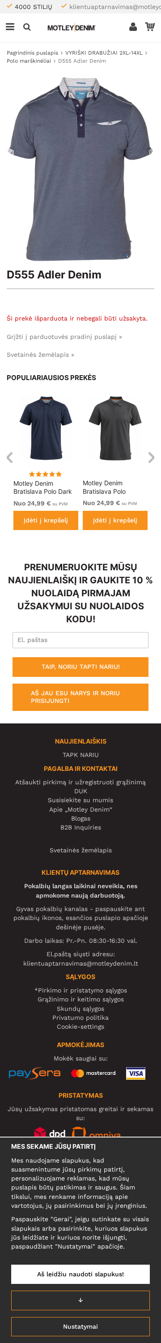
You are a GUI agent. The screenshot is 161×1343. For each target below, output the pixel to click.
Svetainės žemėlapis (81, 850)
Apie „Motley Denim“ (80, 809)
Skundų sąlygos (80, 1008)
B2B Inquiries (80, 827)
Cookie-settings (80, 1026)
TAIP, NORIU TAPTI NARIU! (81, 666)
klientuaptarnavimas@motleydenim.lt (80, 963)
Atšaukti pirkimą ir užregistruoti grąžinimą (80, 782)
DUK (80, 791)
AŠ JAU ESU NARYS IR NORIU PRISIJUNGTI (75, 697)
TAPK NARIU (81, 754)
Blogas (80, 818)
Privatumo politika (80, 1017)
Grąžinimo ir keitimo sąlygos (81, 999)
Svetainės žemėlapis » (40, 354)
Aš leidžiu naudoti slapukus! (80, 1274)
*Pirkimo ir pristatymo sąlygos (80, 990)
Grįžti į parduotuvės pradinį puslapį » (64, 336)
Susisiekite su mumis (80, 800)
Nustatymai (80, 1326)
